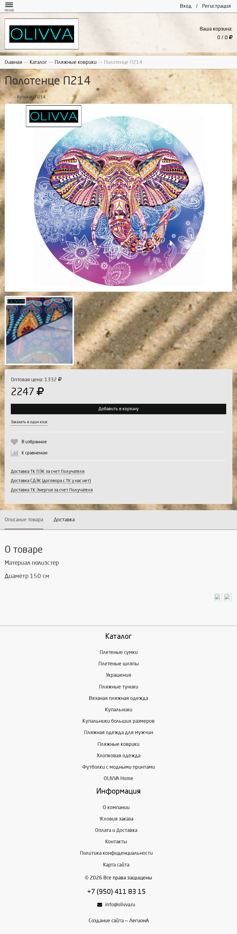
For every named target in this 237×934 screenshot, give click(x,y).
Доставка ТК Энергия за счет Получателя (52, 490)
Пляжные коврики (118, 744)
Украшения (118, 675)
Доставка (64, 519)
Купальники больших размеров (118, 721)
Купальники (118, 709)
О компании (116, 807)
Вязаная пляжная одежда (118, 698)
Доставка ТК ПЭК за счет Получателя (48, 471)
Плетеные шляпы (118, 663)
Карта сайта (116, 864)
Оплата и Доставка (116, 830)
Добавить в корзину (118, 409)
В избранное (34, 442)
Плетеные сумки (119, 652)
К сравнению (35, 453)
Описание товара (24, 519)
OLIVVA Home (118, 778)
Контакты (116, 841)
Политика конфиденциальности (116, 853)
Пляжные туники (118, 686)
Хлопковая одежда (118, 755)
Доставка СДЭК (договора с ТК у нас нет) (51, 480)
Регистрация (216, 6)
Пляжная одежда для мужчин (118, 732)
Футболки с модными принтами (118, 767)
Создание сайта (106, 920)
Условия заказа (116, 818)
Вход (186, 6)
